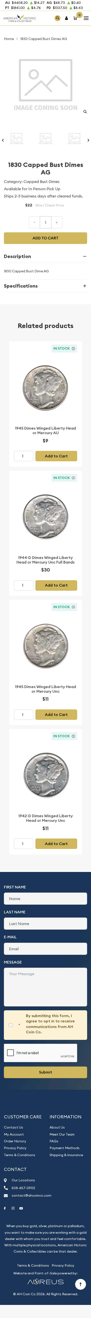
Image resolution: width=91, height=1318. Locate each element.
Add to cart (45, 238)
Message (13, 962)
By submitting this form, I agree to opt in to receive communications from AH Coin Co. (50, 1024)
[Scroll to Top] (80, 1284)
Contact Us (13, 1127)
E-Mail (10, 937)
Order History (15, 1141)
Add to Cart (56, 456)
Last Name (14, 912)
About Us (57, 1127)
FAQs (54, 1141)
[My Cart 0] (76, 18)
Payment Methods (65, 1148)
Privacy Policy (15, 1148)
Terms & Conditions (19, 1155)
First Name (15, 887)
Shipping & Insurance (66, 1155)
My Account (14, 1134)
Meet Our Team (62, 1134)
